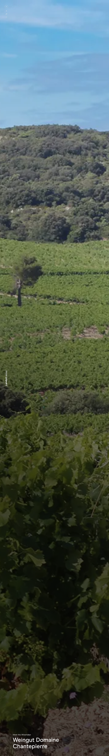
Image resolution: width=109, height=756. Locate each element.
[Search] (6, 17)
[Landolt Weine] (6, 378)
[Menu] (6, 6)
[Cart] (6, 14)
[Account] (6, 11)
